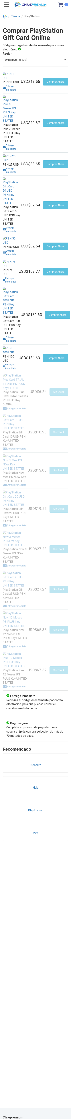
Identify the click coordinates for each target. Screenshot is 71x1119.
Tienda (15, 16)
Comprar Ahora (55, 81)
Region (7, 53)
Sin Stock (58, 391)
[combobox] (35, 60)
